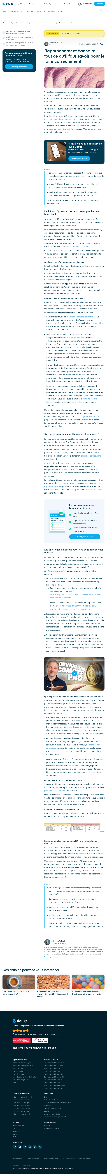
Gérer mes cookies (84, 1158)
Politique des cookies (69, 1158)
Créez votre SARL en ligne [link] (21, 1105)
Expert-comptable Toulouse (53, 1088)
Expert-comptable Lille (52, 1068)
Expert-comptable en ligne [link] (22, 1063)
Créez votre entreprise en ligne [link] (23, 1097)
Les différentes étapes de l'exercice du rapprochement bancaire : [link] (19, 44)
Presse (15, 1134)
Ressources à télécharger (36, 11)
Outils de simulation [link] (51, 1100)
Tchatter (47, 1125)
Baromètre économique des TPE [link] (55, 1117)
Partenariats (17, 1131)
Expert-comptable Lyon (52, 1071)
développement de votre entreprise (59, 119)
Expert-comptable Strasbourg (54, 1085)
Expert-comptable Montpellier (54, 1077)
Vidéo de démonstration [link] (52, 1114)
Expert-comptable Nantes (53, 1080)
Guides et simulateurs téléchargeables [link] (57, 1103)
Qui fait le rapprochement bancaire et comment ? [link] (19, 38)
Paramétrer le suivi (28, 1165)
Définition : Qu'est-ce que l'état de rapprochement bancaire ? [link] (18, 32)
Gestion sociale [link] (18, 1068)
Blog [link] (45, 1097)
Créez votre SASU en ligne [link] (22, 1100)
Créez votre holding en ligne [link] (22, 1114)
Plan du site (16, 1165)
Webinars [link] (47, 1105)
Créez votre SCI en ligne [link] (21, 1111)
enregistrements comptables (82, 316)
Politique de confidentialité (51, 1158)
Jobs (14, 1128)
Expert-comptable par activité (23, 1066)
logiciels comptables (91, 416)
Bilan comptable (18, 1071)
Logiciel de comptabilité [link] (21, 1080)
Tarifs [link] (15, 1083)
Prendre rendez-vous (51, 1128)
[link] (85, 4)
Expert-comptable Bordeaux (54, 1063)
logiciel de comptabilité (90, 456)
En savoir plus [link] (48, 957)
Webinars (51, 11)
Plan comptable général (52, 1108)
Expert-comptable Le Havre (53, 1066)
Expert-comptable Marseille (53, 1074)
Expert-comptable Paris (52, 1083)
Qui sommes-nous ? (19, 1125)
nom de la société (80, 246)
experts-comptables (53, 486)
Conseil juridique (19, 1074)
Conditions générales (33, 1158)
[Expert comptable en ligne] (8, 4)
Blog (4, 11)
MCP (14, 1137)
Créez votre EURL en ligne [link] (22, 1108)
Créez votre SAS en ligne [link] (21, 1103)
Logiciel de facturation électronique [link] (25, 1077)
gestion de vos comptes (54, 790)
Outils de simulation (17, 11)
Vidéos (60, 11)
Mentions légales (17, 1158)
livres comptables (95, 323)
